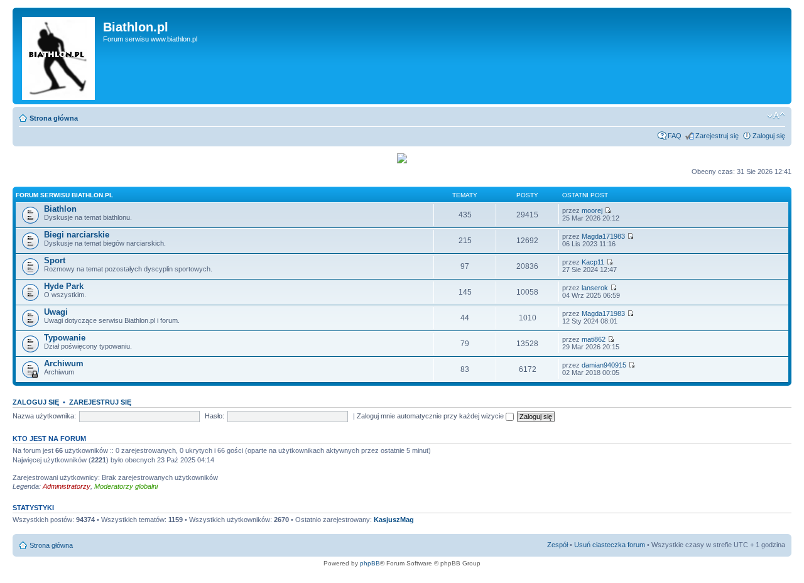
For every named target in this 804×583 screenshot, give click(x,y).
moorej (592, 210)
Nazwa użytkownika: (44, 416)
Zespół (557, 544)
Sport (54, 260)
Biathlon (60, 209)
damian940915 (604, 365)
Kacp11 (593, 262)
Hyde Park (64, 286)
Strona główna (54, 118)
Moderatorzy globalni (126, 486)
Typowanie (64, 337)
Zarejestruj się (717, 135)
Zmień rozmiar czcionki (776, 115)
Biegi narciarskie (76, 234)
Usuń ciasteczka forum (609, 544)
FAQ (675, 135)
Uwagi (56, 312)
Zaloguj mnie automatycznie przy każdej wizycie (431, 416)
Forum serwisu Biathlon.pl (64, 195)
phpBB (370, 563)
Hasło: (214, 416)
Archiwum (64, 363)
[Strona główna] (59, 56)
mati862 (594, 339)
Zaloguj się (768, 135)
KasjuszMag (394, 519)
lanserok (595, 288)
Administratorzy (66, 486)
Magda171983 (603, 236)
